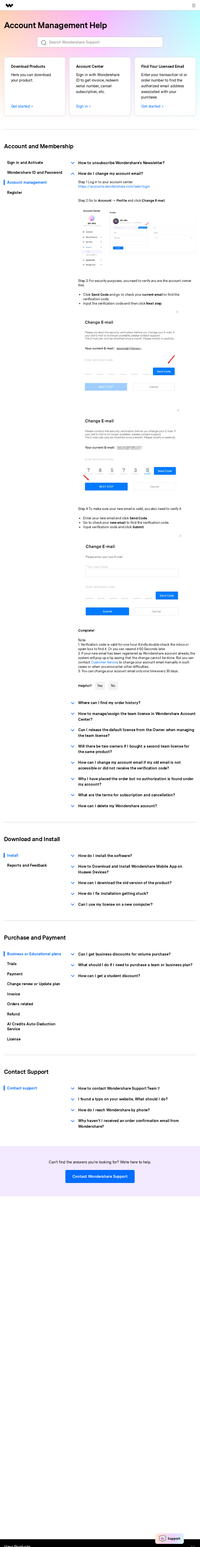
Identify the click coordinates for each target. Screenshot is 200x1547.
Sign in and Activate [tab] (25, 162)
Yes (100, 686)
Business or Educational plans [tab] (34, 954)
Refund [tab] (13, 1014)
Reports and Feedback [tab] (27, 865)
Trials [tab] (12, 964)
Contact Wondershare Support (100, 1176)
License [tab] (14, 1039)
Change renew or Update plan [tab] (33, 984)
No (113, 686)
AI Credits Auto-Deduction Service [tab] (31, 1026)
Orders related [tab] (20, 1004)
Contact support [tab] (22, 1088)
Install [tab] (12, 855)
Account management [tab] (27, 182)
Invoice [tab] (13, 994)
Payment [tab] (15, 974)
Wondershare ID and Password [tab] (35, 172)
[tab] (133, 163)
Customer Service (104, 662)
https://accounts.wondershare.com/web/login (114, 186)
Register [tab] (14, 192)
